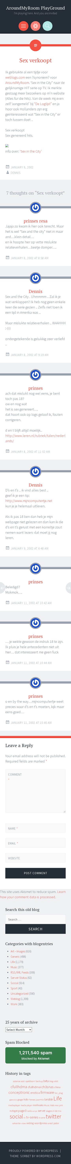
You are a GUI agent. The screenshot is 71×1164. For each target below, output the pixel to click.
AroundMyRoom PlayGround (35, 8)
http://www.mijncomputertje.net (28, 500)
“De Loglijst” (43, 103)
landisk (48, 1099)
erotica (35, 1093)
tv (24, 1117)
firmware (47, 1092)
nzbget (14, 1111)
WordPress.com (48, 1156)
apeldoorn (30, 1081)
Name (13, 828)
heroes (32, 1099)
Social (14, 983)
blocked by (39, 1056)
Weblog (15, 999)
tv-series (32, 1117)
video (23, 1123)
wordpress (40, 1123)
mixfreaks (38, 1105)
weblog (30, 1123)
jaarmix (40, 1099)
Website (14, 858)
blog (51, 1081)
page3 (22, 1111)
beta (46, 1081)
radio (29, 1111)
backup (39, 1081)
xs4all (50, 1123)
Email (13, 843)
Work (14, 1004)
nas (52, 1105)
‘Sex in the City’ (31, 151)
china (57, 1087)
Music (14, 967)
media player (26, 1105)
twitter (53, 1116)
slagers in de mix (53, 1110)
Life (13, 962)
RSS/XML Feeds (20, 972)
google (20, 1099)
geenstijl (13, 1099)
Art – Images (18, 951)
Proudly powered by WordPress (33, 1151)
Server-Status (19, 978)
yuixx (56, 1123)
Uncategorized (19, 993)
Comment (14, 777)
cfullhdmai (34, 1087)
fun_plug (59, 1093)
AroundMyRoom (17, 82)
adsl (23, 1081)
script (34, 1111)
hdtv (26, 1099)
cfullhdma (19, 1086)
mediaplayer (14, 1105)
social (16, 1116)
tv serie (42, 1117)
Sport (14, 988)
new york (59, 1105)
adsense (16, 1081)
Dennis (16, 173)
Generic (15, 956)
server (41, 1111)
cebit (56, 1081)
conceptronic (19, 1092)
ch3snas (47, 1087)
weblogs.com (15, 77)
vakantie (16, 1123)
